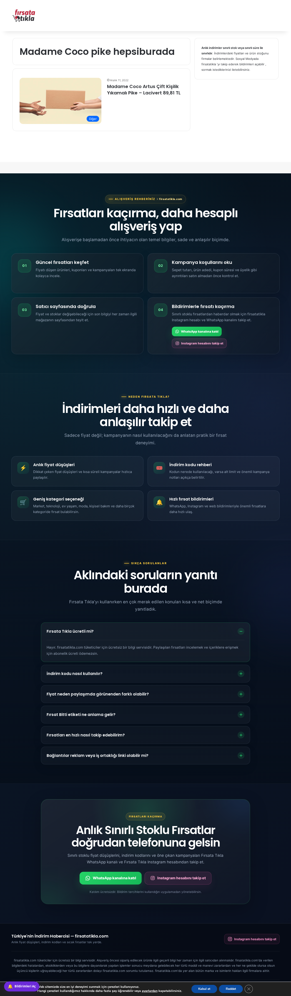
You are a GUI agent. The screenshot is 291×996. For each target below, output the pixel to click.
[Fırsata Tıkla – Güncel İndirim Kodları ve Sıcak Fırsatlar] (24, 15)
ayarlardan (150, 991)
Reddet (231, 989)
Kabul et (204, 989)
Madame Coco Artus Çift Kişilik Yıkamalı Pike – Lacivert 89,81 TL (144, 89)
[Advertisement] (191, 15)
